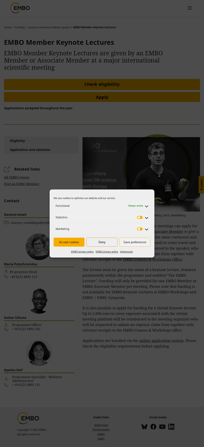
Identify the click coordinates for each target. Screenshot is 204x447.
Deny (102, 242)
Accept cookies (69, 242)
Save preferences (134, 242)
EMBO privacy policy (82, 251)
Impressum (126, 251)
